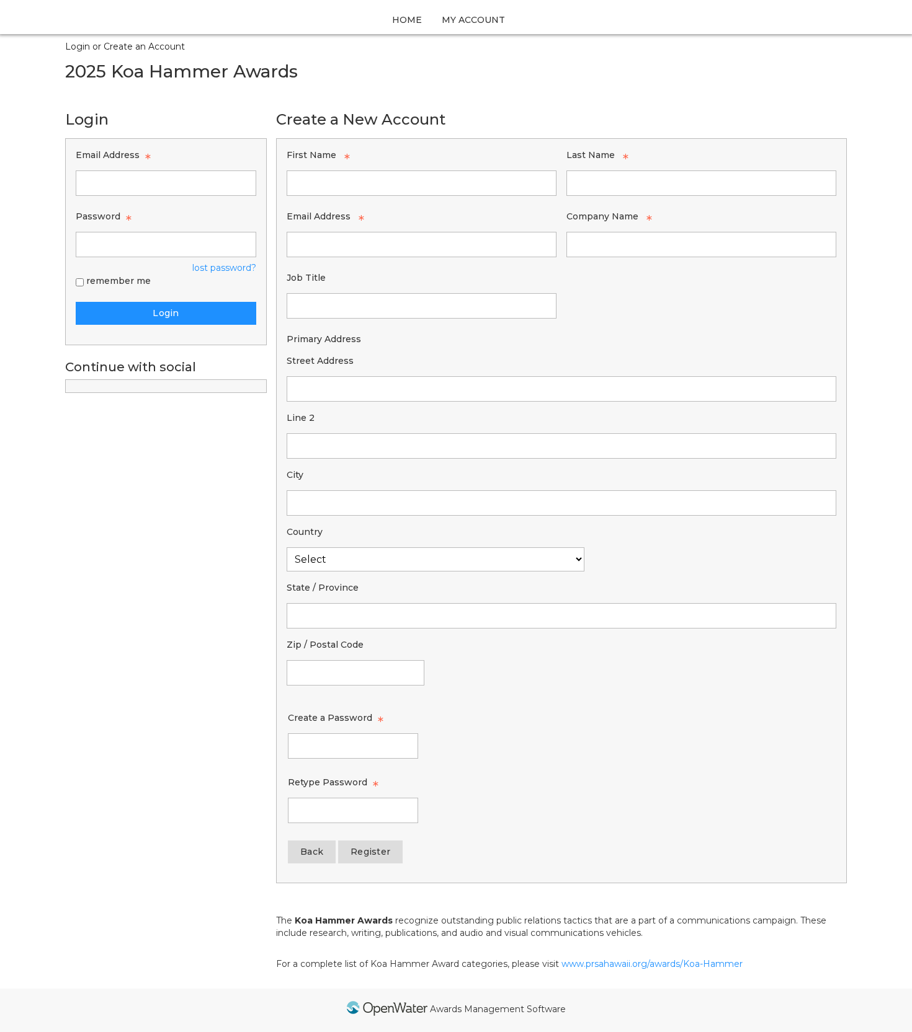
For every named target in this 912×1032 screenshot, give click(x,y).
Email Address (108, 155)
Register (370, 851)
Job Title (306, 277)
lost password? (224, 267)
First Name (311, 155)
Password (98, 216)
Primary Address (324, 339)
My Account (473, 19)
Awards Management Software (498, 1009)
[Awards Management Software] (387, 1010)
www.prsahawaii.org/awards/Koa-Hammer (652, 963)
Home (407, 19)
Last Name (590, 155)
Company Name (602, 216)
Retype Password (327, 782)
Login (166, 313)
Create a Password (330, 717)
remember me (118, 280)
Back (311, 851)
